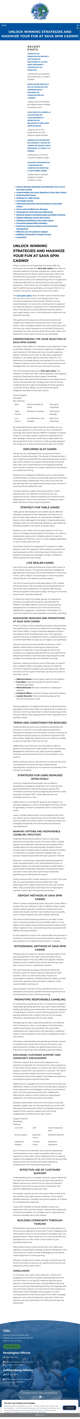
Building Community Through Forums (33, 234)
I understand (69, 1408)
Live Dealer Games (24, 201)
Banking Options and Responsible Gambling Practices (40, 215)
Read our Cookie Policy (38, 1412)
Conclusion (21, 237)
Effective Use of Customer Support (32, 232)
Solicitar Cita (11, 1346)
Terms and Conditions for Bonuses (32, 209)
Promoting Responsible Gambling (31, 223)
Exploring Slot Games (26, 195)
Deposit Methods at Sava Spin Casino (33, 218)
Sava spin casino (24, 296)
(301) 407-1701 (11, 1375)
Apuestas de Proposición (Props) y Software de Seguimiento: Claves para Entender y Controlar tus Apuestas (38, 62)
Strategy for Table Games (27, 198)
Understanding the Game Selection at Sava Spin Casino (41, 192)
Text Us (41, 1415)
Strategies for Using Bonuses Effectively (34, 212)
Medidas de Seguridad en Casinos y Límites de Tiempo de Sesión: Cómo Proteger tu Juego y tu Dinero (39, 145)
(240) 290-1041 (11, 1357)
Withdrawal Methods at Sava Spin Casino (35, 220)
